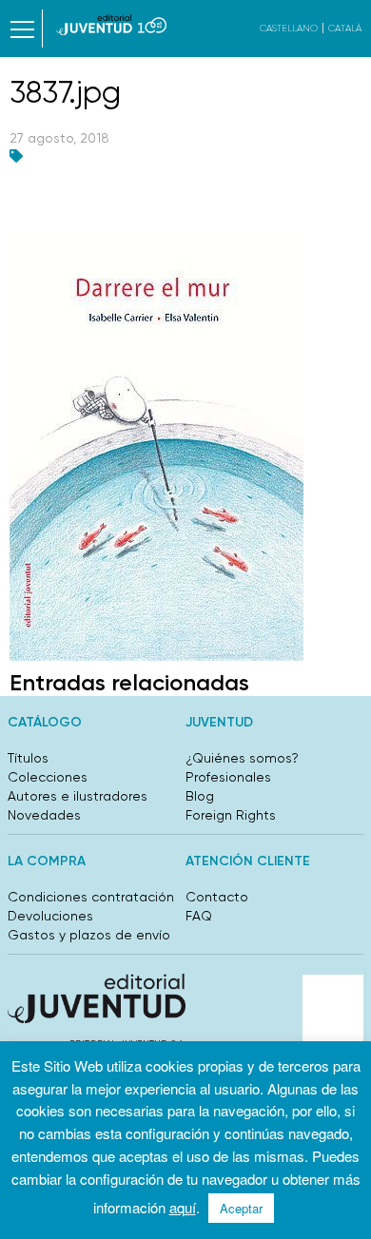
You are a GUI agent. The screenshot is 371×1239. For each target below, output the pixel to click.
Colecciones (48, 776)
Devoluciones (50, 915)
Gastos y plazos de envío (89, 934)
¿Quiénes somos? (242, 757)
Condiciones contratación (91, 896)
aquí (182, 1207)
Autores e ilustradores (77, 795)
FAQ (199, 915)
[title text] (111, 24)
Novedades (44, 815)
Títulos (28, 757)
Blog (200, 795)
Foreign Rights (231, 815)
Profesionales (228, 776)
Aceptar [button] (241, 1208)
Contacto (217, 896)
